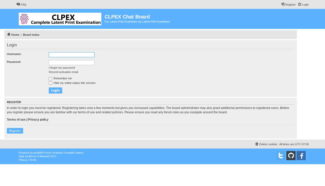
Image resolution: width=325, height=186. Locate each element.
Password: (14, 61)
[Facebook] (301, 155)
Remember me (62, 78)
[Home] (60, 18)
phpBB (38, 152)
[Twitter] (280, 155)
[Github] (291, 155)
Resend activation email (63, 71)
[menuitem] (21, 5)
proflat (29, 156)
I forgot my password (62, 67)
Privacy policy (38, 119)
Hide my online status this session (74, 82)
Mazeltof (45, 156)
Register (15, 130)
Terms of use (16, 119)
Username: (14, 53)
